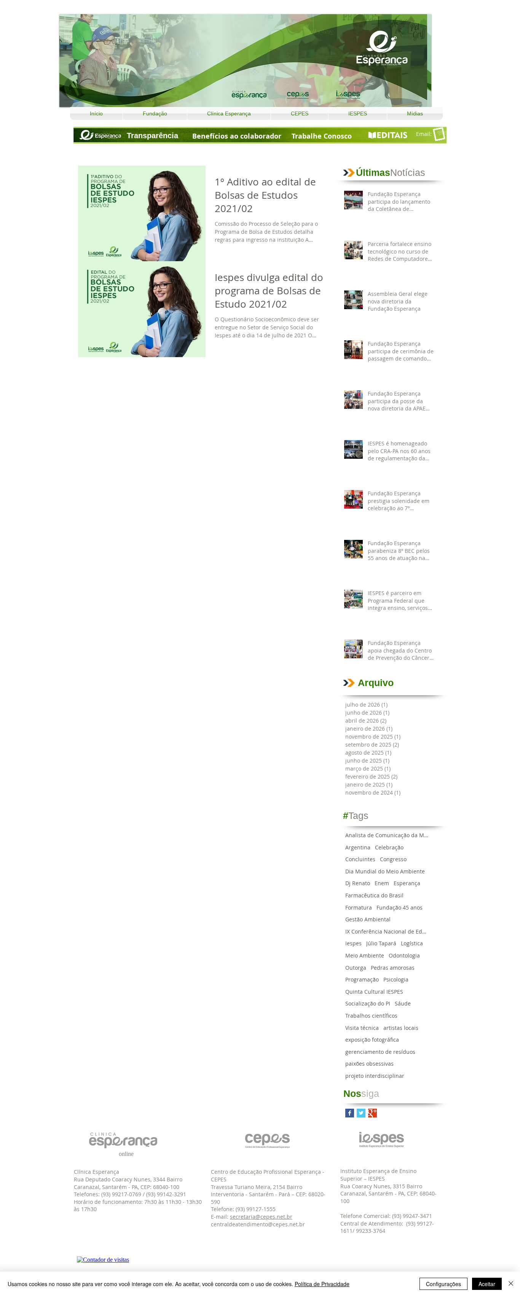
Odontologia (404, 955)
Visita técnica (362, 1027)
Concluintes (360, 859)
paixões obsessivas (369, 1063)
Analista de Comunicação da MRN (387, 835)
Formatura (358, 907)
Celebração (389, 847)
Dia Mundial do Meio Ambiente (385, 871)
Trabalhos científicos (371, 1015)
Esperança (407, 883)
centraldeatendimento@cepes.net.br (258, 1224)
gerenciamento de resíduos (380, 1051)
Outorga (355, 967)
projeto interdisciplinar (374, 1075)
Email (423, 133)
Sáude (403, 1003)
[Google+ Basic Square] (372, 1113)
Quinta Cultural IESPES (374, 991)
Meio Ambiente (364, 955)
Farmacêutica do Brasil (374, 895)
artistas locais (400, 1027)
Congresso (393, 859)
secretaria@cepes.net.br (261, 1216)
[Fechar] (510, 1284)
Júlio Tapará (381, 943)
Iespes (353, 943)
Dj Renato (357, 883)
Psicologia (395, 979)
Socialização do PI (367, 1003)
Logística (412, 943)
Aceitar (487, 1284)
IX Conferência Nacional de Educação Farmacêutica (387, 931)
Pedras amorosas (393, 967)
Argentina (357, 847)
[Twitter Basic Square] (361, 1113)
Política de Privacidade (322, 1284)
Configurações (443, 1284)
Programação (362, 979)
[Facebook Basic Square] (349, 1113)
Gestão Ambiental (368, 919)
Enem (382, 883)
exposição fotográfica (372, 1039)
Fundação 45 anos (399, 907)
